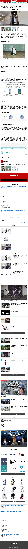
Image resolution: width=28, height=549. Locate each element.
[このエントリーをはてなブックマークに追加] (17, 9)
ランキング (4, 2)
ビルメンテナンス (8, 157)
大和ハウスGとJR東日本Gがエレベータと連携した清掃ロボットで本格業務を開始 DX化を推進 (13, 147)
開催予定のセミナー (14, 2)
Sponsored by (22, 222)
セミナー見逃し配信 (20, 2)
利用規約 (14, 546)
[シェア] (14, 9)
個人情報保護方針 (17, 546)
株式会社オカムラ (3, 153)
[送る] (15, 9)
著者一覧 (4, 546)
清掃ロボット (3, 157)
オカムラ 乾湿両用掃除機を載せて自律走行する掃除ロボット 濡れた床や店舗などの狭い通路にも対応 (14, 148)
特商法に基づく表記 (22, 546)
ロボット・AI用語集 (9, 2)
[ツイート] (12, 9)
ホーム (1, 2)
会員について (24, 2)
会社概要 (7, 546)
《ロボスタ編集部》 (25, 154)
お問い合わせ (10, 546)
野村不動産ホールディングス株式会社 (5, 152)
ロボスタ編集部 (6, 161)
